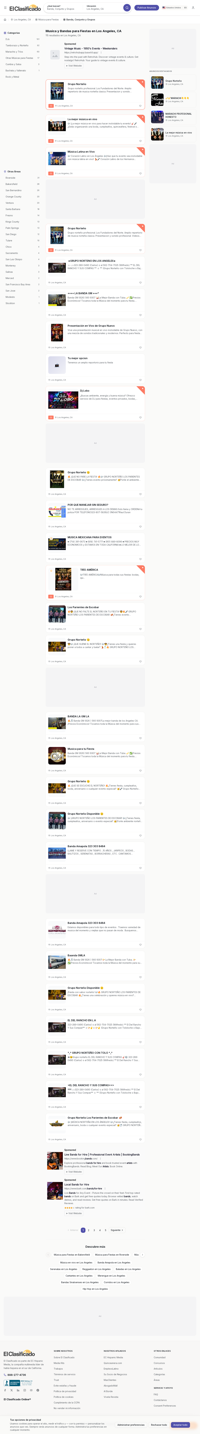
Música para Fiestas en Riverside (112, 1254)
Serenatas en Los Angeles (63, 1269)
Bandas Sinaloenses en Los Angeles (80, 1282)
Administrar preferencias (131, 1424)
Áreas (157, 1380)
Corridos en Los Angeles (116, 1282)
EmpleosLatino (111, 1368)
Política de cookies (63, 1397)
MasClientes (110, 1380)
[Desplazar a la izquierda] (48, 1254)
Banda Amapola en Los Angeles (114, 1262)
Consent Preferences (165, 1405)
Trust (56, 1380)
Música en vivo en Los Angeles (76, 1262)
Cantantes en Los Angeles (79, 1275)
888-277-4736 (17, 1374)
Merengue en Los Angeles (111, 1275)
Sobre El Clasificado (64, 1357)
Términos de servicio (64, 1374)
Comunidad (159, 1357)
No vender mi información (67, 1408)
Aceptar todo (180, 1424)
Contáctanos (160, 1400)
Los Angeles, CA (22, 19)
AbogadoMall (111, 1385)
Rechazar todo (159, 1424)
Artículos (158, 1368)
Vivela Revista (111, 1397)
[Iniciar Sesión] (193, 8)
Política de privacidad (65, 1391)
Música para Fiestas (48, 19)
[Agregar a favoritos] (140, 106)
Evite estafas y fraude (65, 1385)
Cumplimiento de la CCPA (67, 1402)
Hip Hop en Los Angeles (95, 1289)
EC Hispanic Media (113, 1357)
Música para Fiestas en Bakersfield (72, 1254)
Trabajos (58, 1368)
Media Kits (59, 1363)
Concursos (159, 1363)
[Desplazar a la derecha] (142, 1254)
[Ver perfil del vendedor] (51, 120)
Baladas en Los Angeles (128, 1269)
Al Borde (108, 1391)
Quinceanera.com (113, 1363)
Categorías (159, 1374)
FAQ (156, 1394)
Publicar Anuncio (147, 7)
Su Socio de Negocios (115, 1374)
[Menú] (5, 8)
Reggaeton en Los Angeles (96, 1269)
